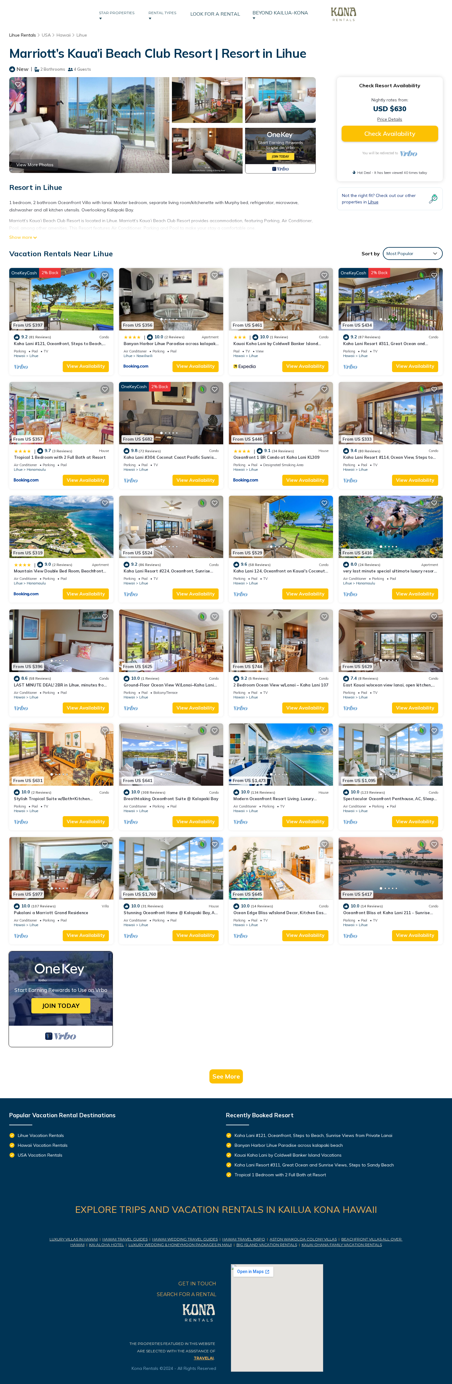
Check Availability (389, 133)
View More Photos (35, 164)
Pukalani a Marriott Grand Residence (51, 912)
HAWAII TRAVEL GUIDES (125, 1239)
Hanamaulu (36, 469)
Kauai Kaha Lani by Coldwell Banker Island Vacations (288, 1155)
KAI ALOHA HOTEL (106, 1244)
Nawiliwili (145, 356)
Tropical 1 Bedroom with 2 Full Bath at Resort (59, 457)
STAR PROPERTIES (117, 12)
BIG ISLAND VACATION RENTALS (266, 1244)
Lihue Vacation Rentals (41, 1135)
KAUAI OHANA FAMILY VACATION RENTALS (342, 1244)
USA (46, 35)
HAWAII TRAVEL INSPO (243, 1239)
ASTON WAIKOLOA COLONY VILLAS (303, 1239)
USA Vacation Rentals (40, 1155)
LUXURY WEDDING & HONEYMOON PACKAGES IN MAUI (180, 1244)
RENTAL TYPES (163, 12)
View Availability (86, 366)
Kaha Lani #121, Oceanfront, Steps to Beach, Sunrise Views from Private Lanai (313, 1135)
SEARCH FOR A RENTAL (186, 1294)
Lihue (82, 35)
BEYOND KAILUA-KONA (281, 13)
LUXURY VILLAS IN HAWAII (74, 1239)
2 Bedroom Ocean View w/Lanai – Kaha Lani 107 (280, 684)
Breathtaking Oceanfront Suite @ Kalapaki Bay (171, 798)
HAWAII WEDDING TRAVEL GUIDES (185, 1239)
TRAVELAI (204, 1358)
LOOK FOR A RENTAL (215, 14)
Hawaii (64, 35)
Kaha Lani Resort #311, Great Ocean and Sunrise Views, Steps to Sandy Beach (314, 1165)
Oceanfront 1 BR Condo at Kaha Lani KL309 (276, 457)
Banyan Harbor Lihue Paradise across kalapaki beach (289, 1145)
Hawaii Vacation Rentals (43, 1145)
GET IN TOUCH (197, 1284)
